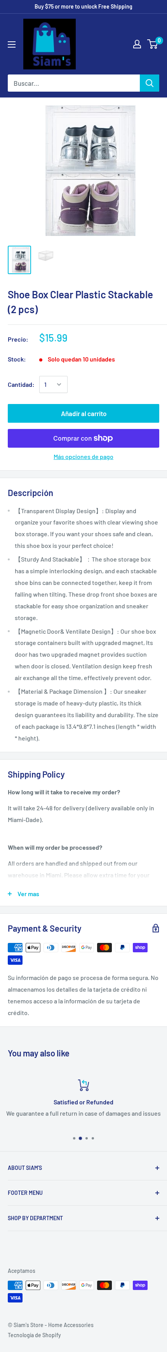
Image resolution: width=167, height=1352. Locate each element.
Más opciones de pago (83, 456)
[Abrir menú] (12, 44)
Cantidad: (21, 384)
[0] (153, 44)
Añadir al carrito (83, 413)
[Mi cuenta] (137, 44)
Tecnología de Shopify (34, 1335)
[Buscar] (149, 83)
